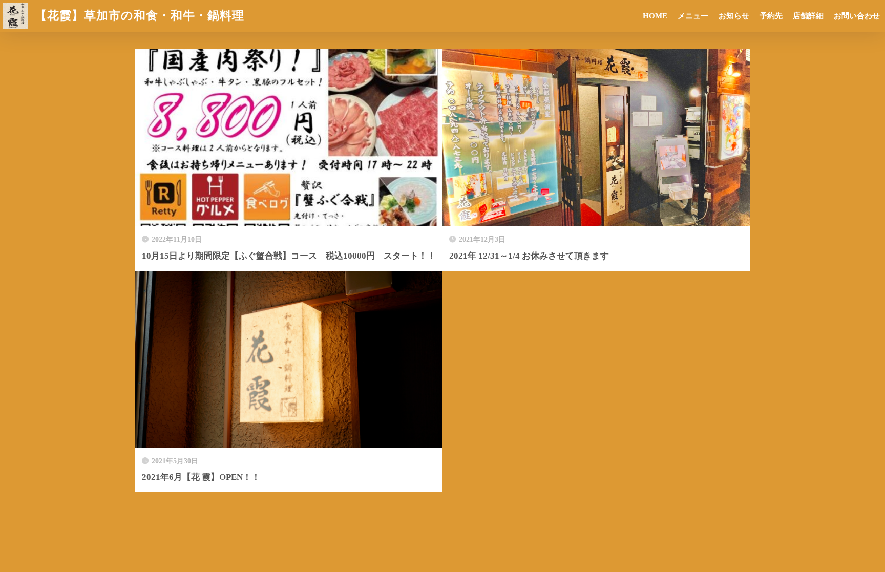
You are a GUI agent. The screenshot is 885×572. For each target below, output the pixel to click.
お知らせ (734, 16)
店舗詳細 (808, 16)
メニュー (693, 16)
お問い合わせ (857, 16)
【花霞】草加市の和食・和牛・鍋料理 (137, 15)
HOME (655, 16)
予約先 (771, 16)
